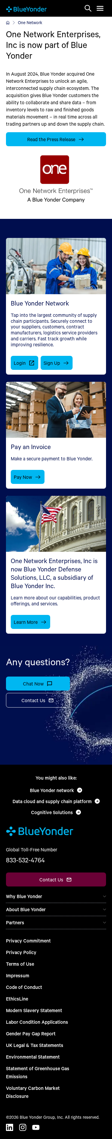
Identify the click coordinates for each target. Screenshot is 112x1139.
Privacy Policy (21, 952)
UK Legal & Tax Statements (34, 1045)
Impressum (17, 975)
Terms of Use (20, 964)
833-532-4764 (25, 860)
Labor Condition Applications (37, 1022)
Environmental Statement (33, 1057)
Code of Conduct (24, 987)
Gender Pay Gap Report (31, 1033)
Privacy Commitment (28, 940)
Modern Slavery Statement (34, 1010)
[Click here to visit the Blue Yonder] (8, 22)
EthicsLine (17, 998)
